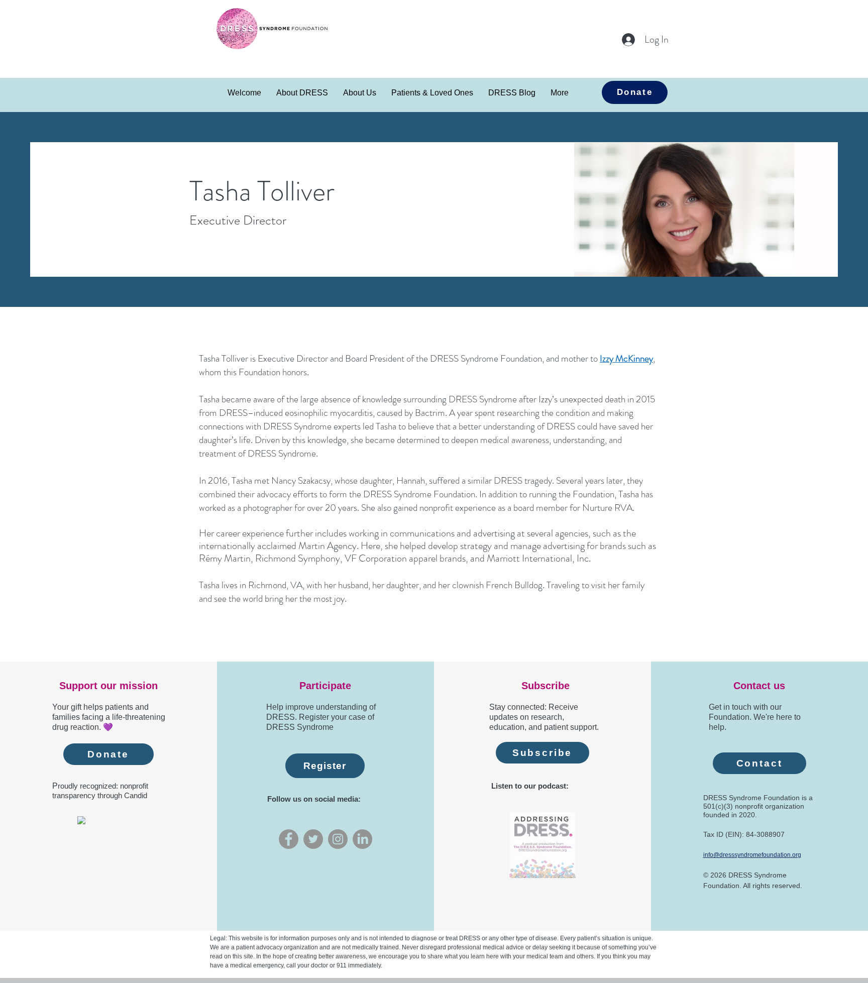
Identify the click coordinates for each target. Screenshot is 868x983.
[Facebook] (288, 839)
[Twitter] (313, 839)
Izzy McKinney (626, 358)
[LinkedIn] (362, 839)
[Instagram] (338, 839)
